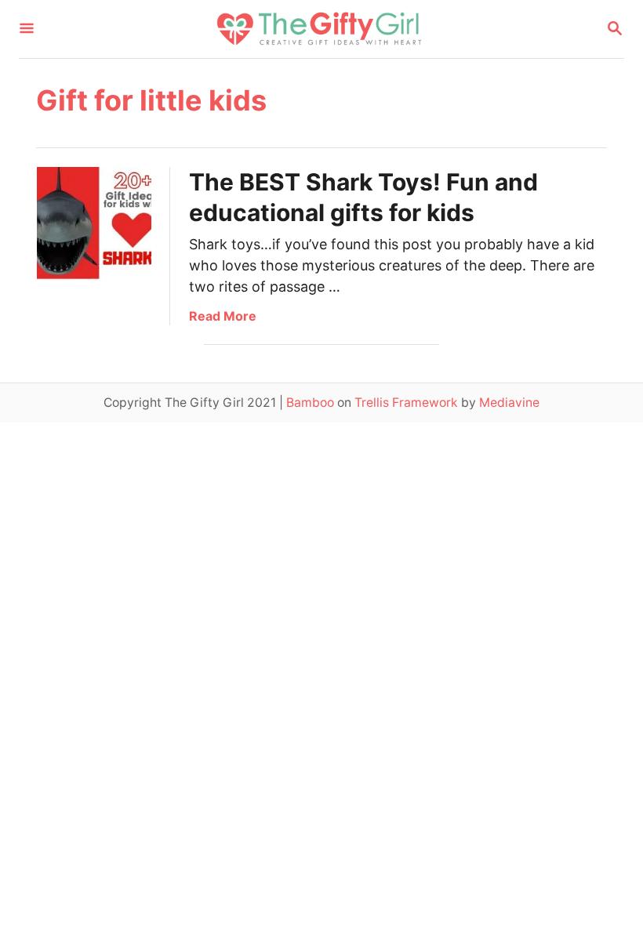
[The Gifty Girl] (320, 29)
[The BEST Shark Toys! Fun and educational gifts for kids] (94, 224)
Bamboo (310, 402)
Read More (222, 316)
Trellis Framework (406, 402)
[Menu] (26, 29)
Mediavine (509, 402)
